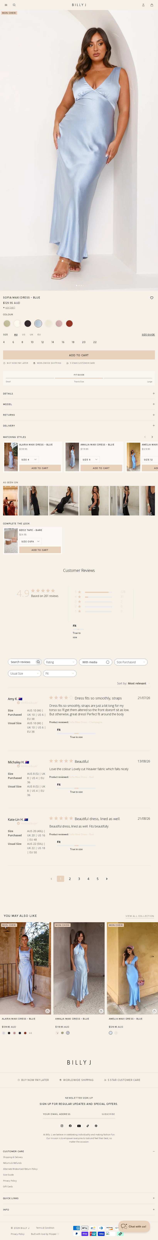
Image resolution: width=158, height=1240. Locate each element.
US (23, 334)
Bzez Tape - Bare (30, 529)
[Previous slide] (145, 437)
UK (31, 334)
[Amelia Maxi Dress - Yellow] (116, 1033)
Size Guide (8, 1174)
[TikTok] (88, 1126)
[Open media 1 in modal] (79, 150)
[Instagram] (62, 1126)
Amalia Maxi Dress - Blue (97, 444)
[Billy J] (79, 5)
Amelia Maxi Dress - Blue (126, 1018)
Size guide (148, 334)
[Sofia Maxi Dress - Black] (28, 323)
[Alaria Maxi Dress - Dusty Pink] (14, 1033)
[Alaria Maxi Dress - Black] (9, 1033)
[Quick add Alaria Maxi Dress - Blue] (47, 1011)
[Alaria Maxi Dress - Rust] (25, 1033)
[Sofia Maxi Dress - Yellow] (48, 323)
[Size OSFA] (30, 541)
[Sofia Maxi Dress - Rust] (69, 323)
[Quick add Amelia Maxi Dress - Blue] (154, 1011)
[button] (6, 5)
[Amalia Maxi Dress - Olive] (62, 1033)
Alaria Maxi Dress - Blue (36, 444)
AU (16, 334)
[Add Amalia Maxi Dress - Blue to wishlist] (101, 925)
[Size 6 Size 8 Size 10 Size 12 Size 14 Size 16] (90, 459)
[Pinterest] (96, 1126)
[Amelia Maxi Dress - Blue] (110, 1033)
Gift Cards (8, 1186)
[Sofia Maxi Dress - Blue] (38, 323)
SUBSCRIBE (108, 1113)
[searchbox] (21, 662)
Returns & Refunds (12, 1162)
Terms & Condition (45, 1227)
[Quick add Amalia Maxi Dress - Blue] (101, 1011)
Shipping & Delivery (13, 1157)
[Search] (14, 5)
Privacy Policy (10, 1180)
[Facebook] (70, 1126)
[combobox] (60, 662)
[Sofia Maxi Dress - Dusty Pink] (59, 323)
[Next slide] (152, 437)
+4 (30, 1032)
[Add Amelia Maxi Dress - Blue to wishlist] (155, 925)
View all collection (140, 916)
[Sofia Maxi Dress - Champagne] (17, 323)
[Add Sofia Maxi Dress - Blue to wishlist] (152, 297)
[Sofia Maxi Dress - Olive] (7, 323)
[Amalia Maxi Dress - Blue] (68, 1033)
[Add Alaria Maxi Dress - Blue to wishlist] (48, 925)
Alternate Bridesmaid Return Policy (20, 1168)
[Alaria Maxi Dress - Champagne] (3, 1033)
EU (39, 334)
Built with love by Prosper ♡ (45, 1233)
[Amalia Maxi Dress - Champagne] (57, 1033)
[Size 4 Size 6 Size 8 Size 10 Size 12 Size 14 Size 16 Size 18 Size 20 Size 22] (29, 459)
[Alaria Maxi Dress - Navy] (20, 1033)
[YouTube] (79, 1126)
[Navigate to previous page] (51, 879)
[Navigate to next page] (106, 879)
